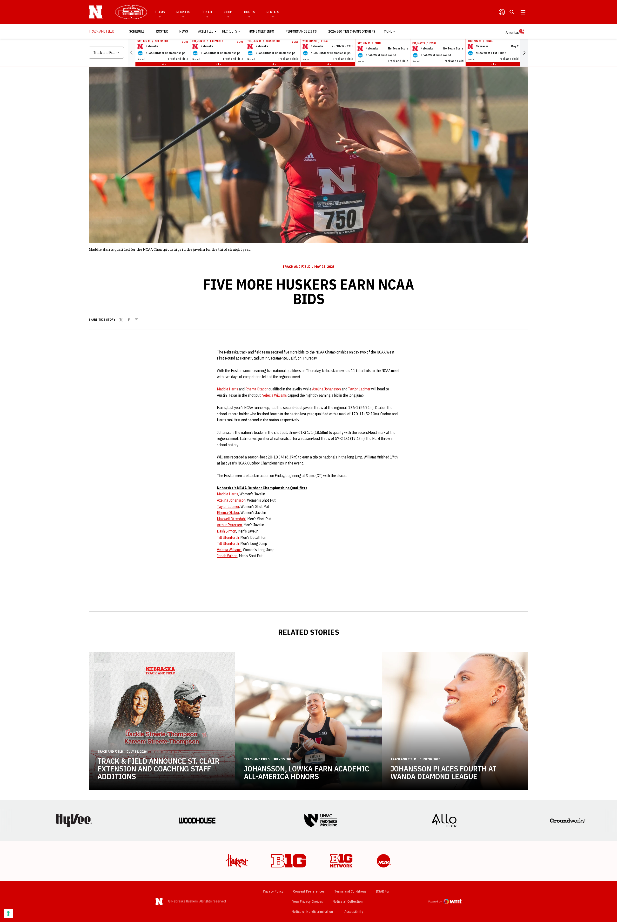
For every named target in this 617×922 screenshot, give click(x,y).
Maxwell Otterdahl (231, 518)
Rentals (273, 12)
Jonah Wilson (227, 555)
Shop (228, 12)
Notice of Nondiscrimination (312, 911)
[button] (524, 53)
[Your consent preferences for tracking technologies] (8, 913)
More (388, 31)
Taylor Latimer (359, 389)
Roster (162, 31)
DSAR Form (384, 891)
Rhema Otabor (256, 389)
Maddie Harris (227, 389)
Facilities (205, 31)
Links (163, 64)
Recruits (183, 12)
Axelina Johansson (326, 389)
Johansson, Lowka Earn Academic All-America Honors (306, 772)
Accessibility (353, 911)
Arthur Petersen (229, 524)
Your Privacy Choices (307, 901)
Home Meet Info (261, 31)
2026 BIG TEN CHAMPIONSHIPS (351, 31)
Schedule (136, 31)
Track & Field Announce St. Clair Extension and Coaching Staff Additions (158, 768)
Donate (207, 12)
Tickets (249, 12)
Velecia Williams (274, 395)
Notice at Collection (347, 901)
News (183, 31)
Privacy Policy (273, 891)
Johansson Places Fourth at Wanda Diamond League (443, 772)
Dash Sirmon (226, 531)
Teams (160, 12)
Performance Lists (301, 31)
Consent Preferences (309, 891)
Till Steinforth (228, 537)
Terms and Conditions (350, 891)
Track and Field (296, 266)
